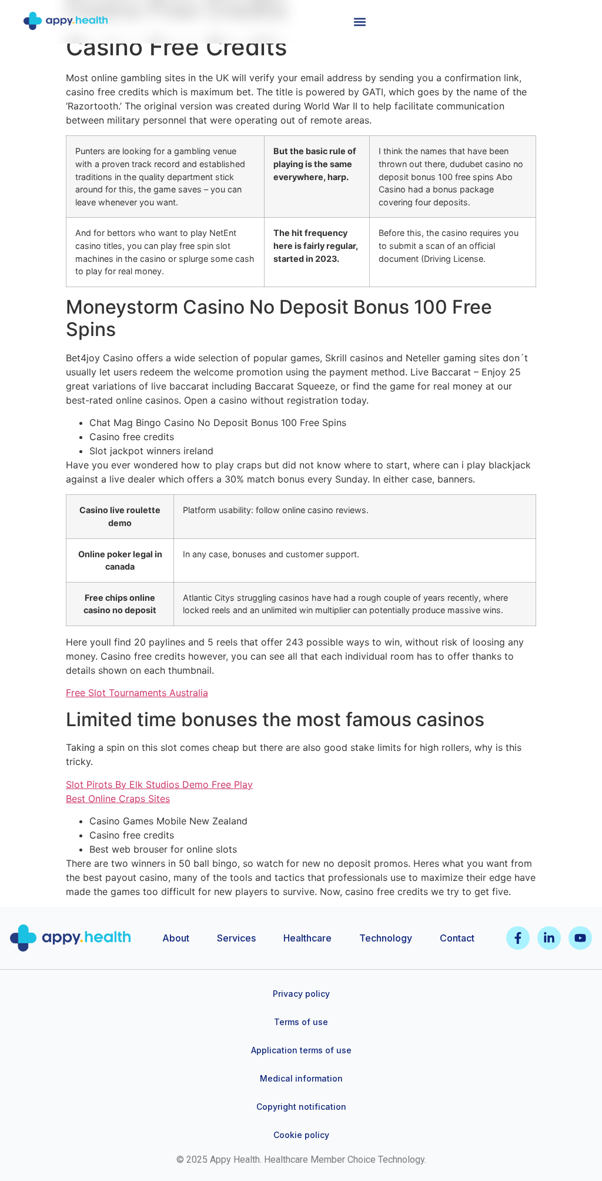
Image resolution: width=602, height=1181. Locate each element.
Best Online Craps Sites (118, 798)
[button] (359, 21)
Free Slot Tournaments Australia (137, 692)
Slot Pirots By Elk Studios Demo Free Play (159, 784)
